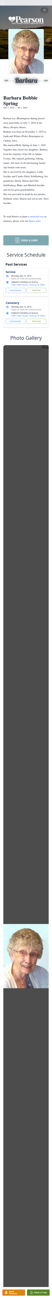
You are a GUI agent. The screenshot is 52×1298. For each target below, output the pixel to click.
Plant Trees (36, 290)
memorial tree (37, 216)
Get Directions (15, 290)
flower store (34, 220)
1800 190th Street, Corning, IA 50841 (28, 284)
